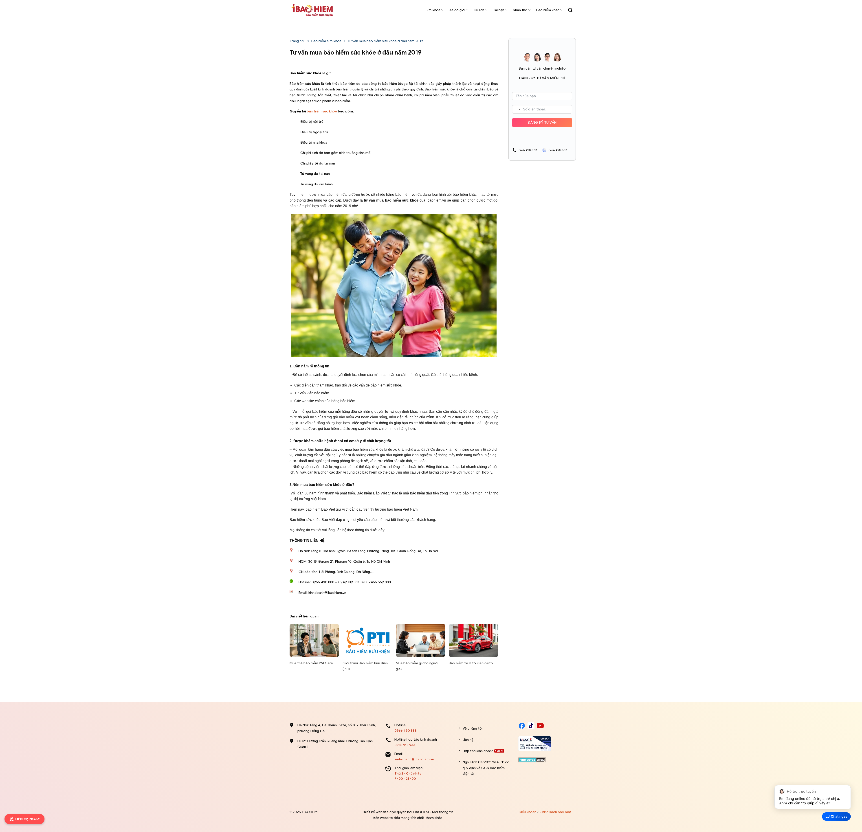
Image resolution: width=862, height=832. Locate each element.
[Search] (570, 10)
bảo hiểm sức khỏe (322, 111)
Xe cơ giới (457, 10)
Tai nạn (498, 10)
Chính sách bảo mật (556, 812)
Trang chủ (297, 41)
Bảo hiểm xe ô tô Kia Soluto (471, 663)
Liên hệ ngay (26, 819)
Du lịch (479, 10)
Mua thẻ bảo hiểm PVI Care (311, 663)
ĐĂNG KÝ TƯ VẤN (542, 122)
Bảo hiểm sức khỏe (326, 41)
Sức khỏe (433, 10)
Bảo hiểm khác (547, 10)
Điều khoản (527, 812)
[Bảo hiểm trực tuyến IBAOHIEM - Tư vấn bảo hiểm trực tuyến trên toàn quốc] (312, 10)
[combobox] (517, 109)
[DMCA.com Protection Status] (532, 759)
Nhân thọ (520, 10)
